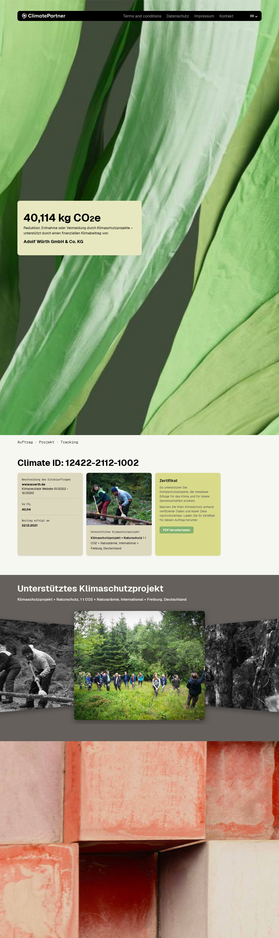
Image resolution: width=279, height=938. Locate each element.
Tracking (69, 442)
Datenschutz (178, 16)
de (252, 16)
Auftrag (25, 442)
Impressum (204, 16)
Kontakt (226, 16)
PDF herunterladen (176, 530)
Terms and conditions (142, 16)
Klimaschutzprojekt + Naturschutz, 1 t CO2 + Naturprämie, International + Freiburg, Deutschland (102, 599)
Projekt (46, 442)
